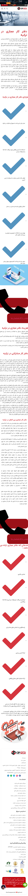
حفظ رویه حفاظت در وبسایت (19, 859)
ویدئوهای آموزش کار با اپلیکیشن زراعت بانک (16, 852)
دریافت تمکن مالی (22, 793)
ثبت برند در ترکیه (22, 798)
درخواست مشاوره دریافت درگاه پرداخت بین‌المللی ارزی (14, 835)
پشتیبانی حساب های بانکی (20, 790)
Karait (20, 892)
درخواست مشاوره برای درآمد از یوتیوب (17, 830)
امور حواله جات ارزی (21, 800)
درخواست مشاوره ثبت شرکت (19, 820)
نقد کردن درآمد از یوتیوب (20, 805)
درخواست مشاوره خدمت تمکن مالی (18, 825)
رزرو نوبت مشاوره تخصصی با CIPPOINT (17, 847)
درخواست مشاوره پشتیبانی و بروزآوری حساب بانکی (15, 822)
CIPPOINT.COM (11, 882)
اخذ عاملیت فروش (22, 832)
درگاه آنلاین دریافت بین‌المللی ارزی (18, 808)
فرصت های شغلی (22, 837)
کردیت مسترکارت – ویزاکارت (20, 788)
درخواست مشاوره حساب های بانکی (18, 815)
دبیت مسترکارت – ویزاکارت (20, 786)
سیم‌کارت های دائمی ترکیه (20, 783)
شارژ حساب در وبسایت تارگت (19, 803)
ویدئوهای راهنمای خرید (20, 849)
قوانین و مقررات (22, 857)
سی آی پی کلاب (22, 840)
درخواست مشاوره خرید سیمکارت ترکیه (17, 817)
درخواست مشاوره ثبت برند (20, 827)
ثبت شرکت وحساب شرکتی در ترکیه (18, 795)
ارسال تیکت (23, 854)
